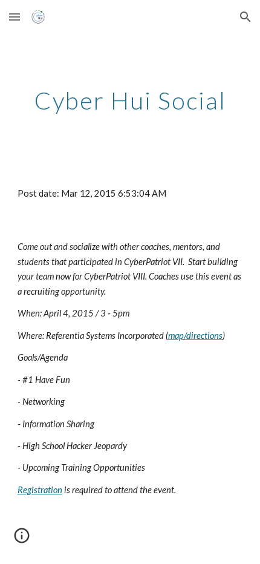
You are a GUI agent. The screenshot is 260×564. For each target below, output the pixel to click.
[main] (130, 100)
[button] (14, 16)
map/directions (195, 335)
